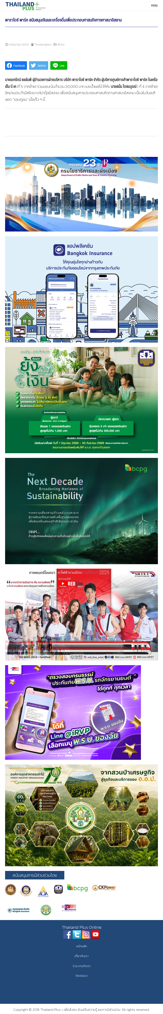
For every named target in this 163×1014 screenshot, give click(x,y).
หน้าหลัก (81, 946)
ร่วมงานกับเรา (82, 965)
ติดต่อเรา (82, 975)
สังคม (61, 44)
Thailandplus (43, 44)
